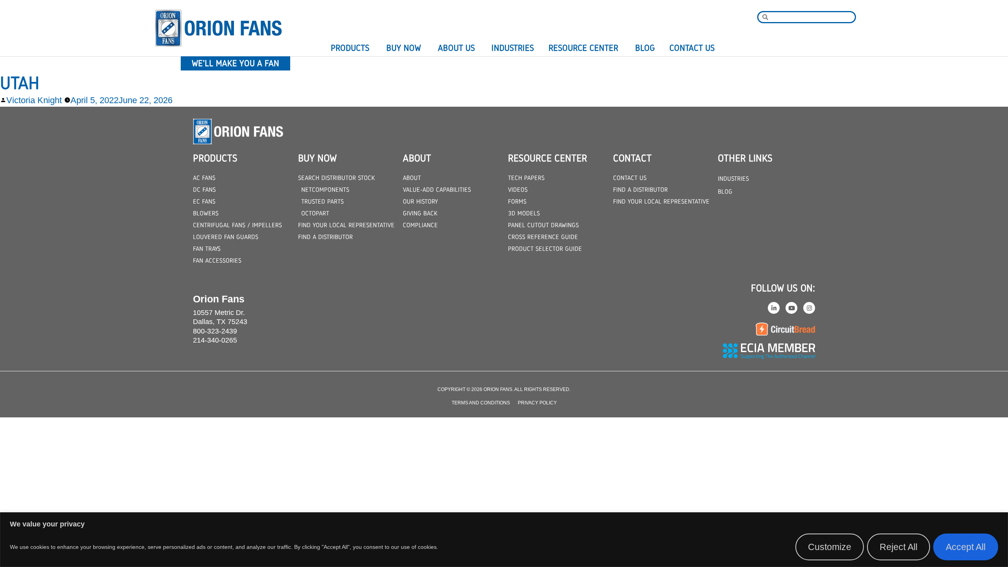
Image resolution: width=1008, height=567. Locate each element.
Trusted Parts (322, 201)
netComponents (325, 189)
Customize (829, 547)
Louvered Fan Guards (225, 237)
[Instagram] (809, 308)
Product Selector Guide (545, 248)
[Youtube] (791, 308)
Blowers (206, 213)
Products (350, 48)
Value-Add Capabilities (437, 189)
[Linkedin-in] (774, 308)
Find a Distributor (325, 237)
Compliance (420, 225)
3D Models (524, 213)
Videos (518, 189)
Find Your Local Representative (346, 225)
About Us (456, 48)
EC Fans (204, 201)
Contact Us (692, 48)
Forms (517, 201)
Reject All (898, 547)
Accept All (966, 547)
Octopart (315, 213)
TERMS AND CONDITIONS (481, 403)
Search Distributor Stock (336, 178)
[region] (504, 539)
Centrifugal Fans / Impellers (237, 225)
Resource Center (583, 48)
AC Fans (204, 178)
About (412, 178)
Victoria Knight (34, 100)
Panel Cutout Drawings (543, 225)
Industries (512, 48)
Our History (420, 201)
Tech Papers (526, 178)
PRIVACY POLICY (537, 403)
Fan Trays (206, 248)
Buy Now (403, 48)
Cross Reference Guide (543, 237)
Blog (645, 48)
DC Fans (204, 189)
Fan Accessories (217, 260)
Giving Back (420, 213)
